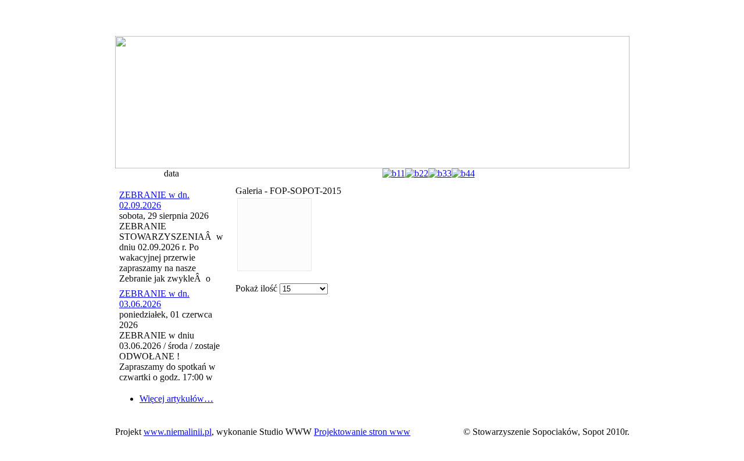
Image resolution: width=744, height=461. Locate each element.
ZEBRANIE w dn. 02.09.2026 (154, 200)
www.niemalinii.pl (178, 432)
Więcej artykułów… (176, 399)
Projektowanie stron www (362, 432)
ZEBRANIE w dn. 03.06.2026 (154, 299)
